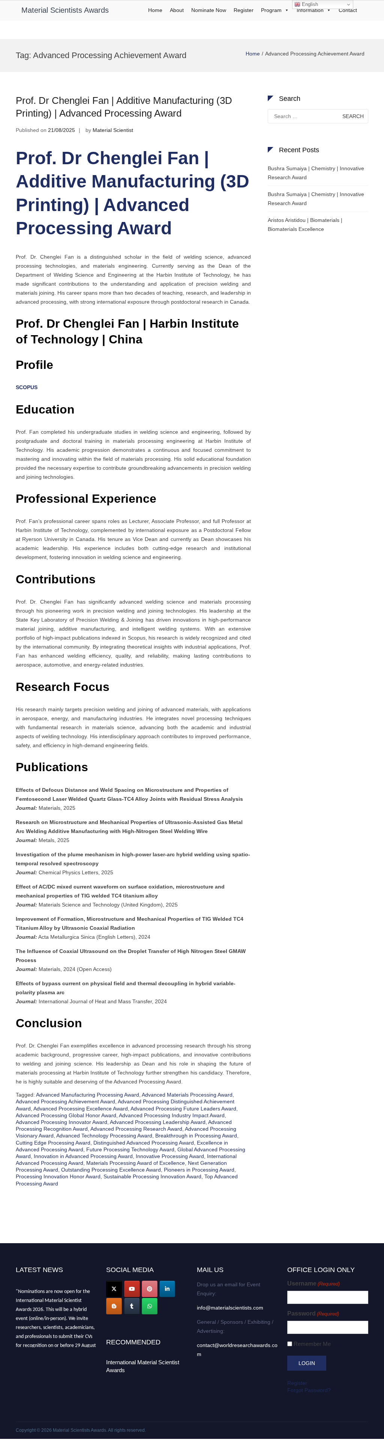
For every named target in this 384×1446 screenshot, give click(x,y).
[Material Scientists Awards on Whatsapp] (150, 1306)
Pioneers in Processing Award (199, 1170)
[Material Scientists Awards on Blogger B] (114, 1306)
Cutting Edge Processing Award (53, 1143)
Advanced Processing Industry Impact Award (172, 1115)
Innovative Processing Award (170, 1156)
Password (313, 1313)
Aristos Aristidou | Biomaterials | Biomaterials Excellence (305, 224)
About (177, 10)
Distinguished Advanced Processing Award (143, 1143)
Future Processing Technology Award (130, 1149)
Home (155, 10)
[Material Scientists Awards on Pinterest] (150, 1289)
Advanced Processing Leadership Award (158, 1122)
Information (310, 10)
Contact (348, 10)
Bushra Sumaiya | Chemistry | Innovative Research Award (316, 172)
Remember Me (312, 1344)
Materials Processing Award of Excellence (135, 1163)
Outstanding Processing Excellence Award (111, 1170)
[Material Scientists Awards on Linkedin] (167, 1289)
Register (244, 10)
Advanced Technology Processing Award (104, 1136)
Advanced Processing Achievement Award (65, 1101)
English (309, 4)
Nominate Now (208, 10)
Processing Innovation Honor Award (58, 1176)
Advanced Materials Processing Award (187, 1095)
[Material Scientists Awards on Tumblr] (132, 1306)
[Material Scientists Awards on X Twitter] (114, 1289)
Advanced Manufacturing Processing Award (87, 1095)
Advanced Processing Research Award (136, 1129)
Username (313, 1283)
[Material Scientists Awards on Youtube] (132, 1289)
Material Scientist (113, 130)
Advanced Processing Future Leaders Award (183, 1109)
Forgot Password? (309, 1390)
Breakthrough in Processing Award (196, 1136)
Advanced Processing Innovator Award (61, 1122)
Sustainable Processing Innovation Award (152, 1176)
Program (271, 10)
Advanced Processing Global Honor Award (66, 1115)
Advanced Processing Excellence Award (80, 1109)
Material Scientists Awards (65, 10)
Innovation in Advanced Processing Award (83, 1156)
